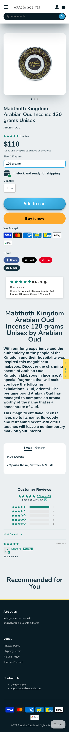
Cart (63, 7)
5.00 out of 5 (44, 496)
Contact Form (18, 684)
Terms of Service (13, 662)
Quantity (9, 180)
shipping (20, 150)
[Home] (26, 7)
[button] (11, 136)
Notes (28, 448)
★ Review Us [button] (66, 369)
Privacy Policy (12, 645)
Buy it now (34, 218)
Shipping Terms (12, 651)
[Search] (62, 16)
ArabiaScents (27, 725)
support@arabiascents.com (26, 688)
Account (57, 7)
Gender (40, 448)
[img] (11, 544)
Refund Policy (12, 656)
